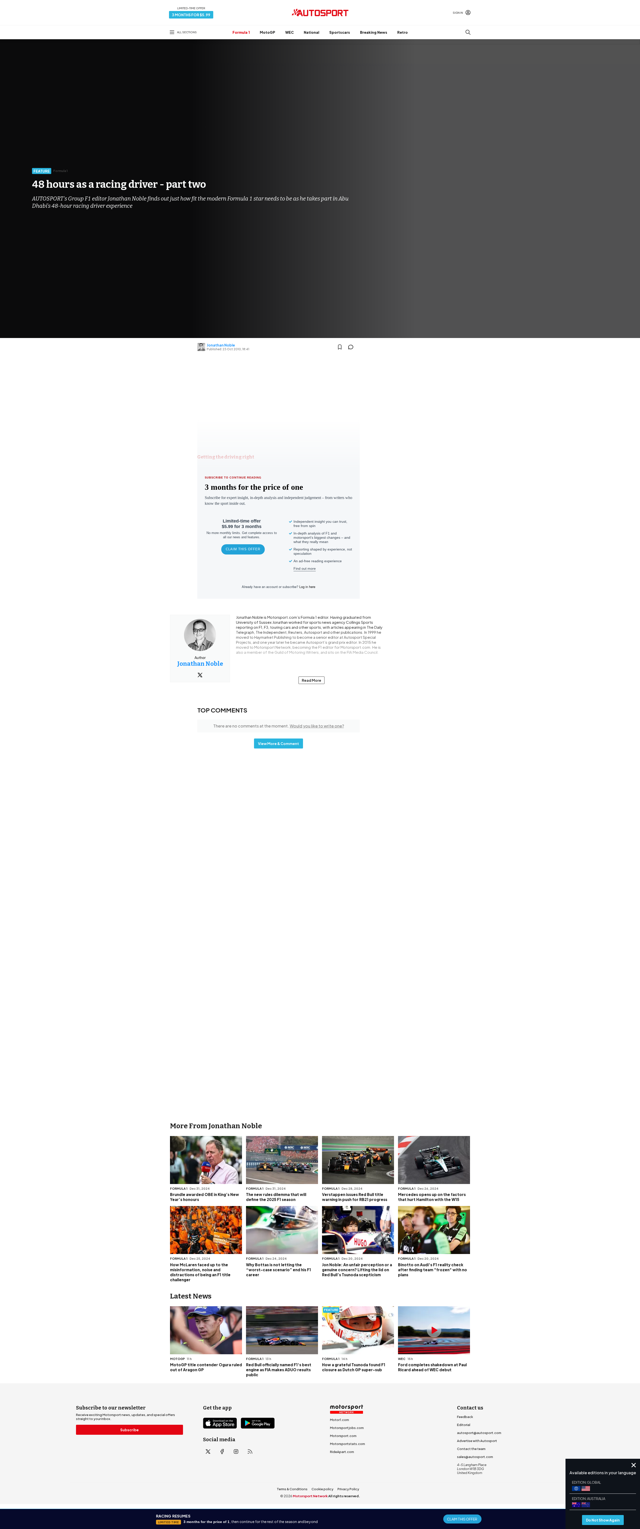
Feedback (465, 1417)
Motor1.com (339, 1420)
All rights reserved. (344, 1496)
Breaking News (373, 32)
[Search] (468, 32)
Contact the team (471, 1449)
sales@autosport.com (475, 1457)
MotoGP (267, 32)
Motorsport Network (310, 1496)
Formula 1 (241, 32)
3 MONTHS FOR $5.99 (191, 14)
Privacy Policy (348, 1489)
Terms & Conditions (292, 1489)
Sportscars (339, 32)
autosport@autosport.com (479, 1433)
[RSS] (250, 1451)
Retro (402, 32)
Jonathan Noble (221, 345)
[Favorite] (340, 347)
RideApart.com (342, 1452)
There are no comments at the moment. (278, 725)
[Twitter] (200, 675)
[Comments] (352, 347)
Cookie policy (323, 1489)
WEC (289, 32)
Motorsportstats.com (347, 1444)
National (311, 32)
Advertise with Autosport (477, 1441)
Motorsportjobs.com (347, 1428)
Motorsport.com (343, 1436)
